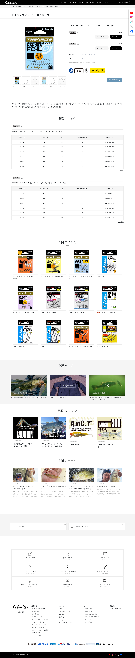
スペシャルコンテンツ (65, 622)
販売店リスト (36, 614)
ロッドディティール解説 (39, 624)
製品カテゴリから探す (38, 608)
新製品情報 (35, 611)
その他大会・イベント (66, 611)
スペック (114, 36)
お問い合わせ (88, 611)
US (19, 612)
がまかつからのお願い (91, 614)
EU (23, 612)
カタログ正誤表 (36, 635)
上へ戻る (121, 170)
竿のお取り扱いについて (92, 616)
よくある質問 (88, 608)
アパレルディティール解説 (40, 630)
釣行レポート (63, 617)
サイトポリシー (89, 622)
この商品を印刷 (113, 79)
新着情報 (61, 614)
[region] (67, 151)
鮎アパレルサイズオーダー (40, 619)
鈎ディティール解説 (38, 627)
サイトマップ (88, 619)
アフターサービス (37, 616)
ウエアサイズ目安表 (38, 622)
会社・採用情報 (115, 608)
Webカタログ (36, 632)
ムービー (61, 620)
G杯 (61, 608)
